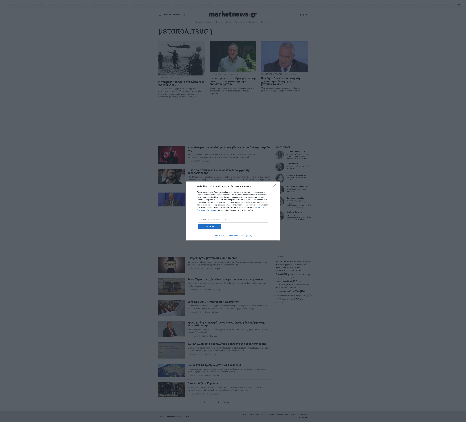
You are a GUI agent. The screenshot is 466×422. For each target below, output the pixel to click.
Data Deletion (219, 236)
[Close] (275, 186)
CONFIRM (209, 227)
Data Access (233, 236)
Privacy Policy (246, 236)
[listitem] (233, 219)
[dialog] (233, 211)
